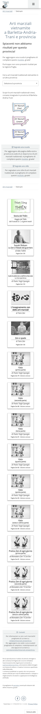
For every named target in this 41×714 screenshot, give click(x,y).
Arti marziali (7, 11)
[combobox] (20, 83)
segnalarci (16, 685)
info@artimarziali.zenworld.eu (20, 641)
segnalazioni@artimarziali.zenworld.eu (20, 650)
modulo (21, 60)
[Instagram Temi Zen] (23, 698)
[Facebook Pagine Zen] (17, 698)
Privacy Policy (33, 704)
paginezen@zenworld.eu (11, 665)
